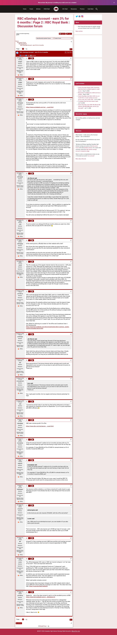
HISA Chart (47, 9)
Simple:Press (43, 626)
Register (63, 33)
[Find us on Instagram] (82, 16)
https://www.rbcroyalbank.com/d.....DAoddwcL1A (40, 597)
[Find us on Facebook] (79, 16)
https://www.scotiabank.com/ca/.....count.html (39, 107)
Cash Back (90, 9)
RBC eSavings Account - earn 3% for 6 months (32, 45)
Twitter (28, 55)
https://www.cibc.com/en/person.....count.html (40, 426)
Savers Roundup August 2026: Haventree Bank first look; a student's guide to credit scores (88, 89)
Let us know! (91, 156)
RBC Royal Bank (23, 43)
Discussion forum (21, 42)
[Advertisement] (88, 46)
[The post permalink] (29, 58)
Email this (34, 55)
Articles (38, 9)
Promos (82, 9)
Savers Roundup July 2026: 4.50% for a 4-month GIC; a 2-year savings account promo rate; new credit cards (89, 97)
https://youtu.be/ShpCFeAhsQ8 (38, 586)
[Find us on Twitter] (77, 16)
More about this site (81, 159)
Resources (74, 9)
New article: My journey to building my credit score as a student (57, 2)
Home (24, 9)
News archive (79, 31)
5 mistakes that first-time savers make (88, 101)
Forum (31, 9)
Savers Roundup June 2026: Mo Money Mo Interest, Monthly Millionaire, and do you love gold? (89, 106)
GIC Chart (65, 9)
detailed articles (88, 147)
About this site (76, 631)
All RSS (19, 623)
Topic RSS (69, 52)
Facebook (23, 55)
